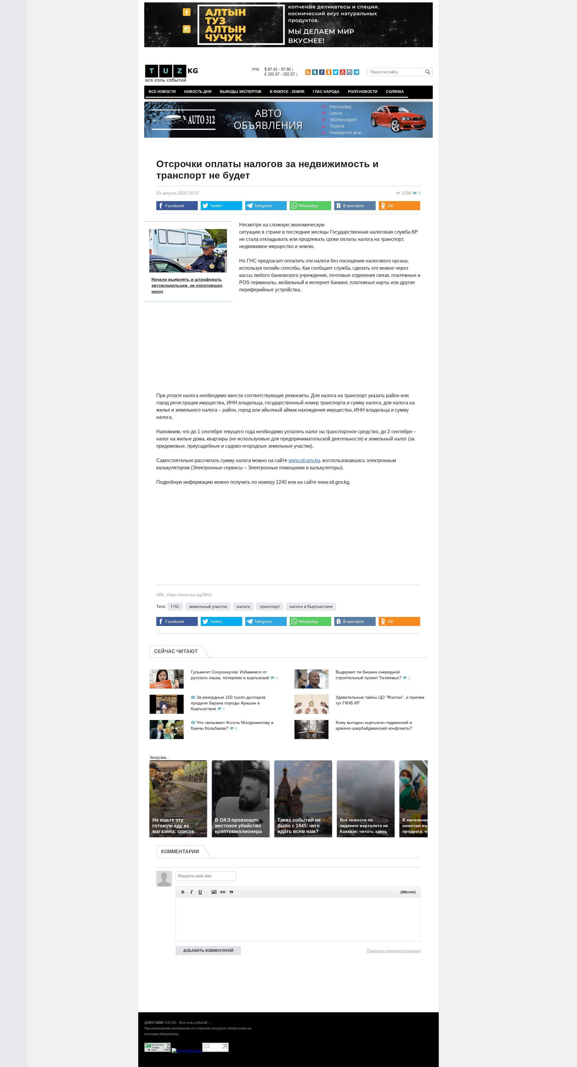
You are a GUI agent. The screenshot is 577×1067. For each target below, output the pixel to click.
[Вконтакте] (315, 72)
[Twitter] (335, 72)
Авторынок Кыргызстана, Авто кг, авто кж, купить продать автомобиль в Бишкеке (217, 1063)
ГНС (175, 606)
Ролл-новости (362, 92)
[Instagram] (349, 72)
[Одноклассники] (328, 72)
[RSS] (308, 72)
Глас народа (326, 92)
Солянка (395, 92)
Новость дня (198, 92)
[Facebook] (322, 72)
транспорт (270, 606)
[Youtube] (342, 72)
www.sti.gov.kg (304, 460)
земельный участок (208, 606)
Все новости (162, 92)
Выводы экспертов (240, 92)
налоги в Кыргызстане (311, 606)
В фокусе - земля (287, 92)
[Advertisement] (371, 343)
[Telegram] (356, 72)
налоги (243, 606)
